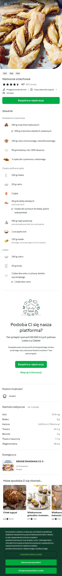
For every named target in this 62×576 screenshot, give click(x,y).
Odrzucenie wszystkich (31, 562)
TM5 (18, 73)
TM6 (11, 73)
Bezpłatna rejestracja (31, 100)
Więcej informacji (31, 372)
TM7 (5, 73)
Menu (6, 7)
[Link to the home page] (31, 5)
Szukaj (56, 7)
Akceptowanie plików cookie (31, 571)
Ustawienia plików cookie (31, 554)
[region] (31, 552)
